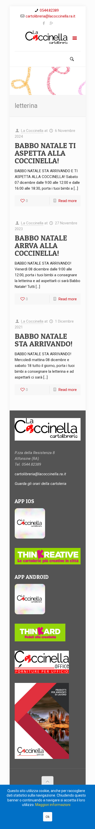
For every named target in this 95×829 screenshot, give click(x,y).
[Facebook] (43, 23)
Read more (68, 201)
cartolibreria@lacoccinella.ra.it (50, 16)
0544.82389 (49, 10)
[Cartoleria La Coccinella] (48, 39)
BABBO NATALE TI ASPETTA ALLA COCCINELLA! (45, 153)
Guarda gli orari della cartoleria (40, 483)
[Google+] (51, 23)
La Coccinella (32, 130)
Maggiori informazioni (52, 805)
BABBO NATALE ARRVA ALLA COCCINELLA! (41, 245)
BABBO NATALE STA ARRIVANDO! (43, 339)
